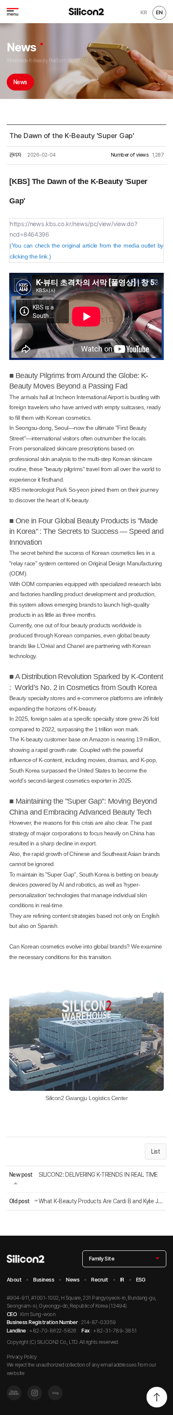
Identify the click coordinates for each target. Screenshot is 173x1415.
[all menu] (12, 11)
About (14, 1279)
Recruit (99, 1279)
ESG (141, 1279)
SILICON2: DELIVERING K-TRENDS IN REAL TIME (98, 1174)
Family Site (101, 1258)
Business (43, 1279)
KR (143, 12)
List (155, 1151)
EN (159, 12)
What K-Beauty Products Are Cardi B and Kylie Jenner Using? (101, 1201)
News (20, 82)
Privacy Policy (22, 1357)
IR (122, 1279)
